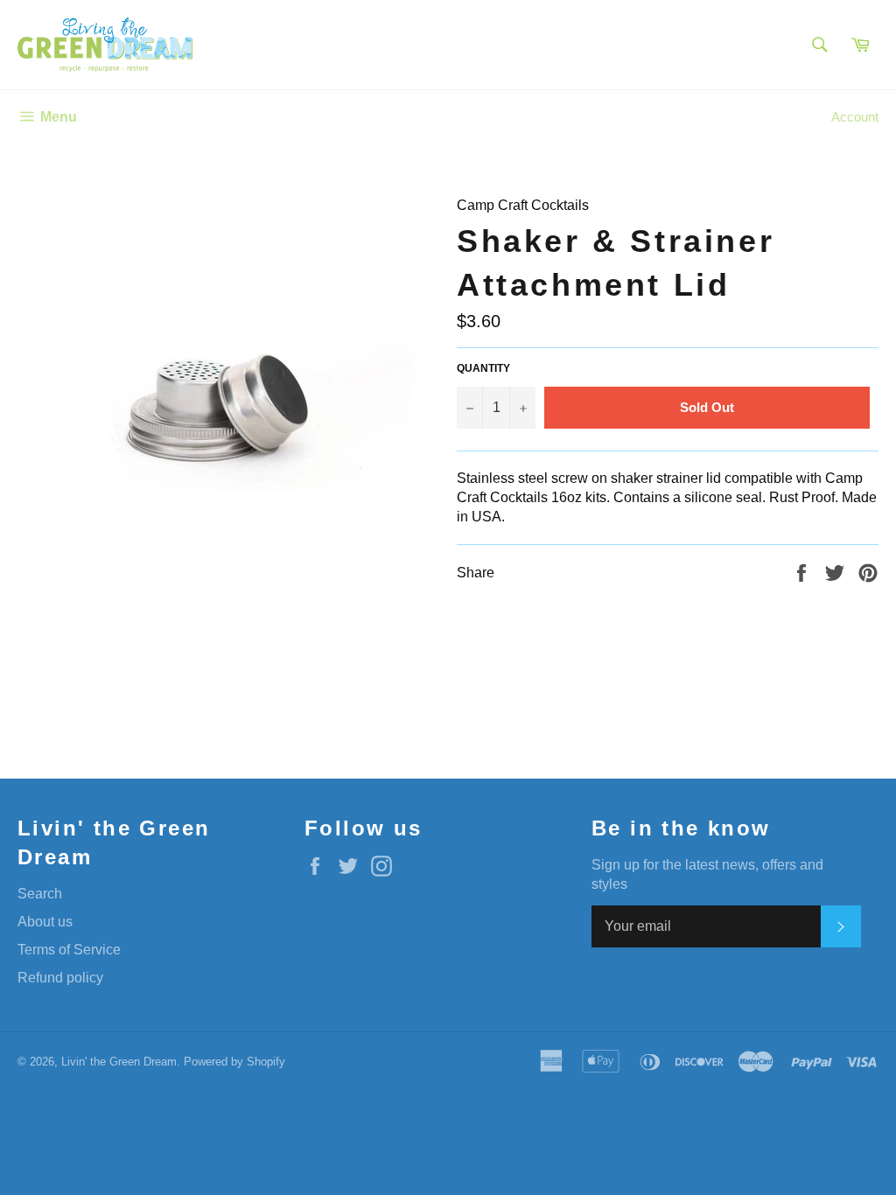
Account (854, 116)
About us (45, 921)
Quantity (483, 368)
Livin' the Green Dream (119, 1061)
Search (40, 893)
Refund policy (60, 977)
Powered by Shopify (234, 1061)
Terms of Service (69, 949)
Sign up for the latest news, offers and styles (707, 874)
